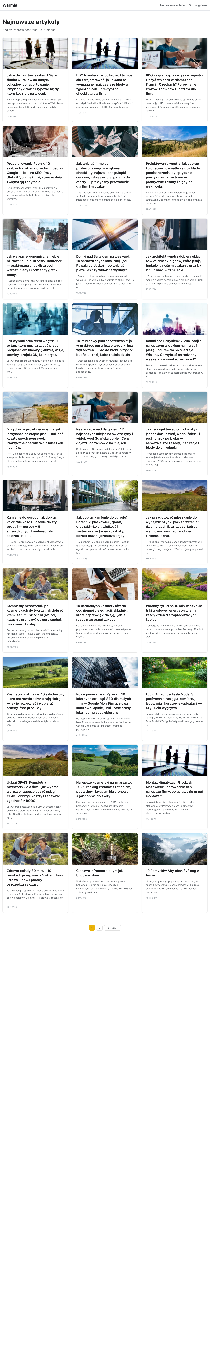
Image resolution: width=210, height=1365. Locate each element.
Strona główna (198, 5)
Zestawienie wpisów (172, 5)
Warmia (10, 5)
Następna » (112, 928)
